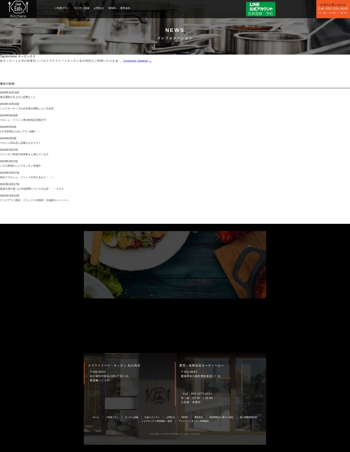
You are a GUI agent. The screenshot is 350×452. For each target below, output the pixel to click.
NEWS (112, 8)
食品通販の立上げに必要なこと (18, 97)
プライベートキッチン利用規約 (193, 421)
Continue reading (137, 60)
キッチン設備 (81, 8)
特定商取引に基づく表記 (221, 417)
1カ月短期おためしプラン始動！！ (20, 131)
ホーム (96, 417)
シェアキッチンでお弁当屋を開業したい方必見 (27, 108)
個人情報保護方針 (248, 417)
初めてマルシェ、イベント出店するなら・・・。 (28, 177)
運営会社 (125, 8)
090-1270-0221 (201, 393)
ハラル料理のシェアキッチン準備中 (20, 165)
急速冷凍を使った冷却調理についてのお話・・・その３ (32, 188)
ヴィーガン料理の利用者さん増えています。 (25, 154)
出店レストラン (152, 417)
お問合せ (99, 8)
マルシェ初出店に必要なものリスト (20, 142)
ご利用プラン (62, 8)
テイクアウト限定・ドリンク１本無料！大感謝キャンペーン (34, 200)
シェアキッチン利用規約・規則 (156, 421)
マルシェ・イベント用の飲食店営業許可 (23, 119)
